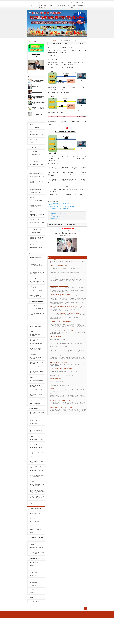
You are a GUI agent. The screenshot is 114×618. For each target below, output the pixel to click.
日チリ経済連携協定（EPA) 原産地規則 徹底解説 (36, 377)
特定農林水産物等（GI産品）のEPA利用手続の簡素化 (37, 544)
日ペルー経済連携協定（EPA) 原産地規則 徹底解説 (36, 381)
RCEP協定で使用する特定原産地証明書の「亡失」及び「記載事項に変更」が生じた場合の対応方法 (37, 491)
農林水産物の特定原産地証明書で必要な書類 (37, 548)
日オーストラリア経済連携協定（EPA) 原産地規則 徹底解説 (36, 367)
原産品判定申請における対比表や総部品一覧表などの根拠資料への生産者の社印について (66, 306)
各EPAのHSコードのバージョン (35, 229)
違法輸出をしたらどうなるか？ (35, 575)
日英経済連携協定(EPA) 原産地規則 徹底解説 (37, 400)
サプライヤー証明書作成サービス (57, 216)
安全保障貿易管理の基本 (34, 562)
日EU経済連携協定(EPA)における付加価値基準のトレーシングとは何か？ (37, 282)
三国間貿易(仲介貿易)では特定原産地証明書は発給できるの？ (36, 211)
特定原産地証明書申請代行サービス (42, 6)
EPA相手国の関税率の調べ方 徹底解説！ (36, 248)
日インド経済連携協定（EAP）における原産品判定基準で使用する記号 (63, 277)
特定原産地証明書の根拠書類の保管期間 (37, 222)
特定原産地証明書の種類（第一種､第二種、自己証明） (36, 197)
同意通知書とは (35, 86)
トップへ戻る (85, 608)
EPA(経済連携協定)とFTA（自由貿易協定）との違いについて (61, 294)
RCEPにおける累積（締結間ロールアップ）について (37, 503)
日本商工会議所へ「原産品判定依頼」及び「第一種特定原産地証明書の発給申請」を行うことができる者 (37, 243)
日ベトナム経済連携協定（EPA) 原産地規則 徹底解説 (36, 340)
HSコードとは (32, 225)
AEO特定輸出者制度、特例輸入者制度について (59, 208)
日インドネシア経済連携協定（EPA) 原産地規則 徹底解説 (36, 335)
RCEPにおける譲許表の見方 (37, 114)
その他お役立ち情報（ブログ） (56, 40)
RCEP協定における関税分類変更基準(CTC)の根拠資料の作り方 (36, 476)
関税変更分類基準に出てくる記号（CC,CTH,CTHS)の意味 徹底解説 (38, 108)
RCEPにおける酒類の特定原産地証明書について (37, 462)
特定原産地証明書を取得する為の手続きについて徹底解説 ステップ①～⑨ (38, 97)
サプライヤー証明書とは (37, 92)
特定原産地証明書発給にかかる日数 (36, 189)
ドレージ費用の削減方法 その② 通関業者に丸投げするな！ (61, 203)
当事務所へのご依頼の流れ (72, 6)
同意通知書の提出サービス (55, 215)
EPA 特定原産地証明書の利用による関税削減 (37, 135)
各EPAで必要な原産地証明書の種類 (36, 192)
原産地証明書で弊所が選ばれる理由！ (36, 127)
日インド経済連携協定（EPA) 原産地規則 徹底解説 (36, 344)
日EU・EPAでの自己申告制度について (36, 521)
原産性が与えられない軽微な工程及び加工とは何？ (37, 457)
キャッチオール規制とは (34, 572)
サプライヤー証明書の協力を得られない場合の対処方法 (37, 309)
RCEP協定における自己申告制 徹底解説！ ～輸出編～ (36, 517)
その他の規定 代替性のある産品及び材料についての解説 (36, 291)
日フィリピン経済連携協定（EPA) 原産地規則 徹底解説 (36, 354)
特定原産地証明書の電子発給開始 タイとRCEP (59, 378)
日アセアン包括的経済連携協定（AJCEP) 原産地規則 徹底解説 (35, 349)
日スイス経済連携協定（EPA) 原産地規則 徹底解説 (36, 390)
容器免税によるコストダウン (55, 204)
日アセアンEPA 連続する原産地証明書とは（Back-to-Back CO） (37, 215)
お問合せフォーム (81, 5)
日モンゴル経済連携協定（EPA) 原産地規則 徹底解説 (36, 386)
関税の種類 (52, 388)
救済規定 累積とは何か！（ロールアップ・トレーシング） (36, 277)
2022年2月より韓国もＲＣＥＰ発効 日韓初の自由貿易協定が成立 (62, 368)
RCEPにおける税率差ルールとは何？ (36, 439)
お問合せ (31, 142)
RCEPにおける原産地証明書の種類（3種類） (36, 431)
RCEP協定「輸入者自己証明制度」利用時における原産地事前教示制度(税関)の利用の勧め (37, 497)
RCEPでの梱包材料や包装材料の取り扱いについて (37, 448)
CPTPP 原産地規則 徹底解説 (35, 403)
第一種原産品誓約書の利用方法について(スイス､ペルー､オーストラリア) (37, 296)
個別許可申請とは (33, 579)
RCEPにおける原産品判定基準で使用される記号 (38, 103)
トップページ (32, 5)
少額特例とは (32, 592)
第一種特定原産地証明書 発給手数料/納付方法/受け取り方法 (36, 201)
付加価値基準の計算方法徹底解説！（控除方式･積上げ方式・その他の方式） (37, 273)
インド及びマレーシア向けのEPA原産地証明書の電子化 (60, 265)
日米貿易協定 (32, 532)
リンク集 (53, 613)
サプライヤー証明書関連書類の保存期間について (37, 314)
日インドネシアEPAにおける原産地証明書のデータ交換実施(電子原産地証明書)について (66, 313)
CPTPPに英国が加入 (53, 259)
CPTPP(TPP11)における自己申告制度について (37, 525)
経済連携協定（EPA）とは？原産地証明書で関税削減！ (37, 182)
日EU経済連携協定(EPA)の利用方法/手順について (59, 286)
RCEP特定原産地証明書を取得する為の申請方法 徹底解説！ (38, 81)
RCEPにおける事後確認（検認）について (37, 471)
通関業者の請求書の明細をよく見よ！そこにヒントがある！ (62, 206)
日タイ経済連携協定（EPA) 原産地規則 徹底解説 (36, 331)
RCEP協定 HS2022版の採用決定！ (56, 336)
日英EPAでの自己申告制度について (36, 529)
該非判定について (33, 565)
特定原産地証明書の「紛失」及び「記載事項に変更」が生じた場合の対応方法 (37, 238)
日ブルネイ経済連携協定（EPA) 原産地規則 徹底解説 (36, 363)
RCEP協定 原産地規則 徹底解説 (35, 326)
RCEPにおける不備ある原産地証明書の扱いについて (37, 467)
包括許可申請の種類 (33, 582)
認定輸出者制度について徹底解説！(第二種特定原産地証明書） (36, 206)
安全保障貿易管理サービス (55, 218)
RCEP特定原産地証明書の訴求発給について (58, 355)
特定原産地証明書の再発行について (36, 219)
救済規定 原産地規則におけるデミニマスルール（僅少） (36, 287)
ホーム (70, 2)
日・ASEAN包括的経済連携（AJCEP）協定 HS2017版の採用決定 (62, 330)
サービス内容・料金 (62, 5)
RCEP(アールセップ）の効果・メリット (37, 420)
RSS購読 (76, 2)
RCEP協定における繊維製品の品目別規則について (59, 383)
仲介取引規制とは (33, 589)
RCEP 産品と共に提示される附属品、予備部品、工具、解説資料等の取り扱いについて (37, 485)
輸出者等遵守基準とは (34, 585)
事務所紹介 (52, 5)
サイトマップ (83, 2)
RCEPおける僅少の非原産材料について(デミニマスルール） (37, 444)
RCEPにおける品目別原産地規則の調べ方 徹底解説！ (37, 436)
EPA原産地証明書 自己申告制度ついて (37, 513)
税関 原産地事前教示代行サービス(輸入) (37, 164)
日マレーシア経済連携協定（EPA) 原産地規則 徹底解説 (36, 358)
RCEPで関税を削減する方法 (35, 423)
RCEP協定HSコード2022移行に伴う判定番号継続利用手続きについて (63, 321)
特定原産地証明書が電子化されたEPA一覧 (37, 233)
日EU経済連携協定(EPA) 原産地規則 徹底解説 (36, 395)
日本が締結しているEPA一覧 (35, 139)
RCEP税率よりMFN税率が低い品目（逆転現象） (59, 362)
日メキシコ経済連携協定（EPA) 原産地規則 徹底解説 (36, 372)
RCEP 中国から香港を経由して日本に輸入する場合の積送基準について (37, 480)
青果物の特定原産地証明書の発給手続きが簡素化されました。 (37, 553)
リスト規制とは (32, 568)
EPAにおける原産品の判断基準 (35, 257)
